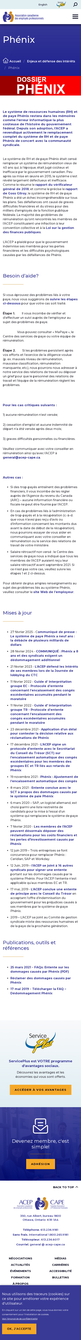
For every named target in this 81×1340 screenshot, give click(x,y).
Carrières (60, 1265)
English (42, 4)
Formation (20, 1277)
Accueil (15, 61)
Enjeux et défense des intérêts (51, 61)
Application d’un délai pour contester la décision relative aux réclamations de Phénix (43, 734)
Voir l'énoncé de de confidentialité (19, 1318)
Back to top (63, 1187)
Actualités (20, 1265)
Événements (20, 1271)
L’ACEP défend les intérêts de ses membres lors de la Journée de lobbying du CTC (44, 671)
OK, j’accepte (19, 1328)
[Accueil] (41, 1203)
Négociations (20, 1258)
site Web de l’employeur (53, 592)
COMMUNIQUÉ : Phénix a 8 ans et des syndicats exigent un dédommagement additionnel (44, 656)
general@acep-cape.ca (21, 457)
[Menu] (75, 17)
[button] (75, 4)
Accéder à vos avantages (40, 1090)
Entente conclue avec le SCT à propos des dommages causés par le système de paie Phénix (43, 792)
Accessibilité (60, 1271)
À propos (20, 1283)
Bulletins (60, 1277)
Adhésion (40, 1164)
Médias (60, 1258)
